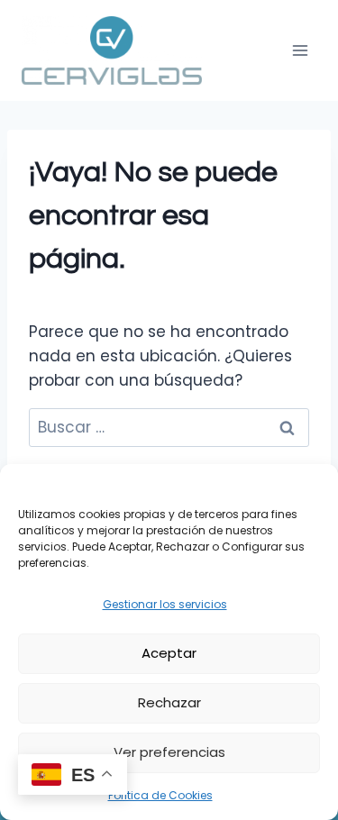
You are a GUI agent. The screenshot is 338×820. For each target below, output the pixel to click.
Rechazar (169, 702)
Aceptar (169, 652)
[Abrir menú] (299, 50)
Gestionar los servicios (165, 604)
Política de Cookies (160, 795)
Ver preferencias (169, 752)
